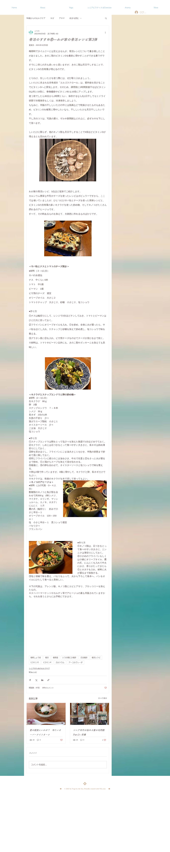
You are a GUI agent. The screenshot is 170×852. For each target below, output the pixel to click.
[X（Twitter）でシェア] (36, 680)
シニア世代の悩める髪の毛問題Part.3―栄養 (88, 732)
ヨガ (52, 18)
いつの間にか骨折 (69, 657)
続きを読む (74, 18)
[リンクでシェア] (48, 680)
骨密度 (55, 657)
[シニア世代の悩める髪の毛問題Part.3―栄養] (89, 714)
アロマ (62, 18)
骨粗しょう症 (35, 657)
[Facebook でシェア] (30, 680)
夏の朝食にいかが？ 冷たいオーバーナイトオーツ (45, 732)
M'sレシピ (33, 672)
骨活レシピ (96, 657)
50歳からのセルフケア (36, 18)
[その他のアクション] (105, 32)
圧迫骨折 (84, 657)
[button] (106, 18)
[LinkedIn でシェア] (42, 680)
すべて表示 (102, 698)
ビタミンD (34, 662)
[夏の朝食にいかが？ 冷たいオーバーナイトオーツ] (46, 714)
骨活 (47, 657)
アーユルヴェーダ (76, 662)
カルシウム (60, 662)
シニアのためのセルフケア (39, 668)
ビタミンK (47, 662)
